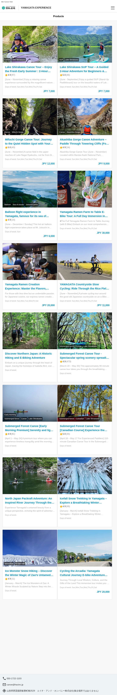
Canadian (80, 419)
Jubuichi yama (32, 205)
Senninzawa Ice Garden (87, 491)
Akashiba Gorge (73, 132)
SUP (61, 60)
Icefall (72, 491)
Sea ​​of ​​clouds (18, 205)
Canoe (7, 60)
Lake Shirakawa (18, 60)
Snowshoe (63, 491)
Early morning (10, 415)
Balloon (7, 205)
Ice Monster (20, 564)
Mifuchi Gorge (17, 132)
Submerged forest (66, 346)
